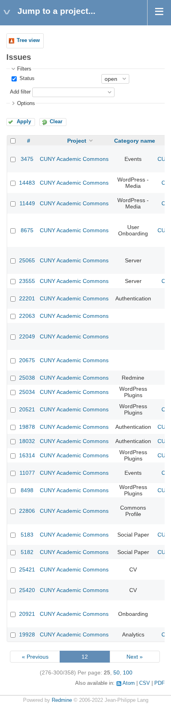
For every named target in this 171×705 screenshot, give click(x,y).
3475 (27, 159)
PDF (159, 683)
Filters (24, 69)
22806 (27, 511)
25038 (27, 377)
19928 (27, 634)
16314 (27, 455)
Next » (134, 656)
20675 (27, 360)
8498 (27, 490)
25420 (27, 590)
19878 (27, 427)
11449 (27, 203)
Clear (56, 121)
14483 (27, 183)
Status (26, 78)
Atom (128, 683)
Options (26, 103)
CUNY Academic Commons (74, 159)
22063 (27, 316)
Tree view (28, 40)
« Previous (35, 656)
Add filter (20, 92)
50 (116, 672)
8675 (27, 230)
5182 (27, 552)
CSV (144, 683)
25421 (27, 569)
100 (127, 672)
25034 (27, 392)
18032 (27, 441)
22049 (27, 336)
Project (76, 141)
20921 (27, 614)
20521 (27, 409)
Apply (24, 121)
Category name (134, 141)
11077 (27, 473)
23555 (27, 281)
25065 (27, 260)
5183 (27, 534)
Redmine (62, 700)
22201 (27, 298)
